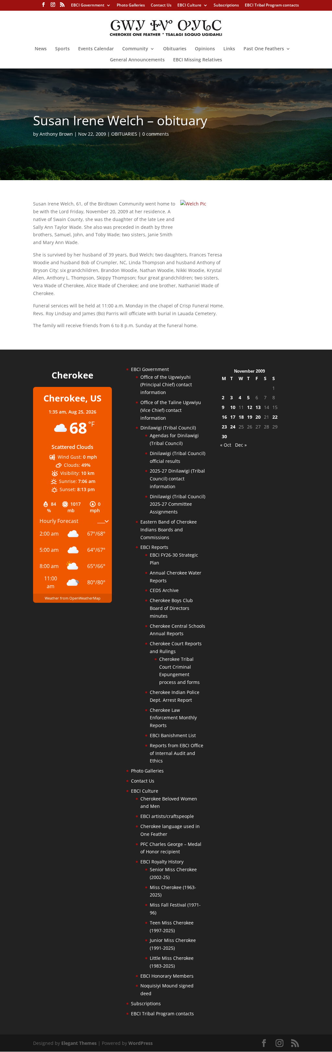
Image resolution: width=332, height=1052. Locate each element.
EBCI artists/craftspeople (167, 816)
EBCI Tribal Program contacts (272, 5)
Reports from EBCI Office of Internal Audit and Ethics (176, 753)
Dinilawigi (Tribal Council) (168, 428)
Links (229, 49)
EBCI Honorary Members (167, 976)
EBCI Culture (189, 5)
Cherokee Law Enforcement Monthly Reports (173, 718)
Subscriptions (226, 5)
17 (232, 417)
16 (224, 417)
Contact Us (161, 5)
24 (232, 427)
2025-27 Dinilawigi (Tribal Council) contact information (177, 478)
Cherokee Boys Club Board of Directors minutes (171, 608)
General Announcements (137, 60)
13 (258, 407)
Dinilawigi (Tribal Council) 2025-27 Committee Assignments (177, 504)
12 (249, 407)
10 (232, 407)
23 (224, 427)
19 (249, 417)
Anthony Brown (56, 134)
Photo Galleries (131, 5)
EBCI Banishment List (173, 735)
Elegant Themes (79, 1043)
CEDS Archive (164, 590)
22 (275, 417)
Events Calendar (96, 49)
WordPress (140, 1043)
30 (224, 436)
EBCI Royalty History (162, 862)
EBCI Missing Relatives (197, 60)
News (41, 49)
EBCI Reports (154, 547)
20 (258, 417)
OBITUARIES (124, 134)
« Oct (225, 445)
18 (241, 417)
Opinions (205, 49)
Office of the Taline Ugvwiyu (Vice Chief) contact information (170, 410)
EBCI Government (87, 5)
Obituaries (174, 49)
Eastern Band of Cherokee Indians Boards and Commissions (168, 529)
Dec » (241, 445)
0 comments (155, 134)
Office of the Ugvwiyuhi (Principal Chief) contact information (166, 385)
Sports (62, 49)
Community (135, 49)
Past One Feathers (263, 49)
